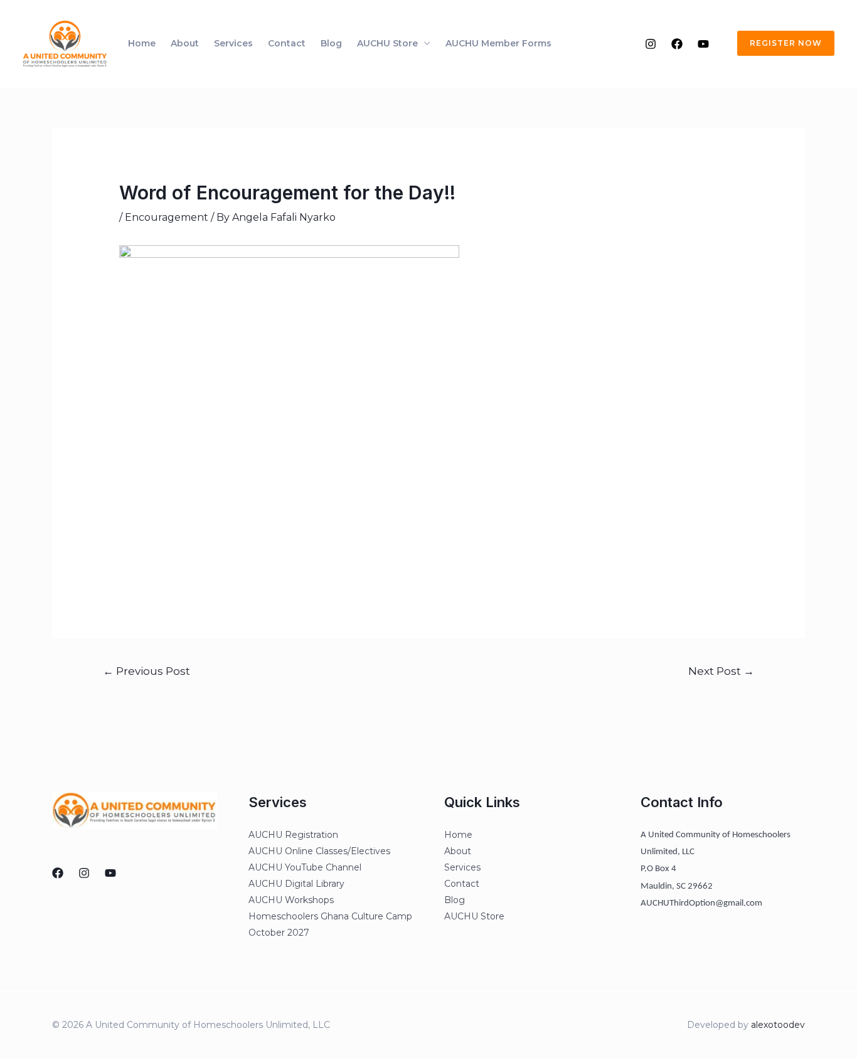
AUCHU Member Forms (498, 43)
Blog (331, 43)
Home (142, 43)
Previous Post (146, 670)
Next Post (721, 670)
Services (233, 43)
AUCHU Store (387, 43)
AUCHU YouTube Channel (304, 867)
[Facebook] (677, 44)
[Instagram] (650, 44)
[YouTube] (703, 44)
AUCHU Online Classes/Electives (319, 851)
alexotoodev (778, 1024)
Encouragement (166, 217)
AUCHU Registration (293, 834)
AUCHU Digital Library (296, 883)
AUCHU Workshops (291, 900)
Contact (287, 43)
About (185, 43)
